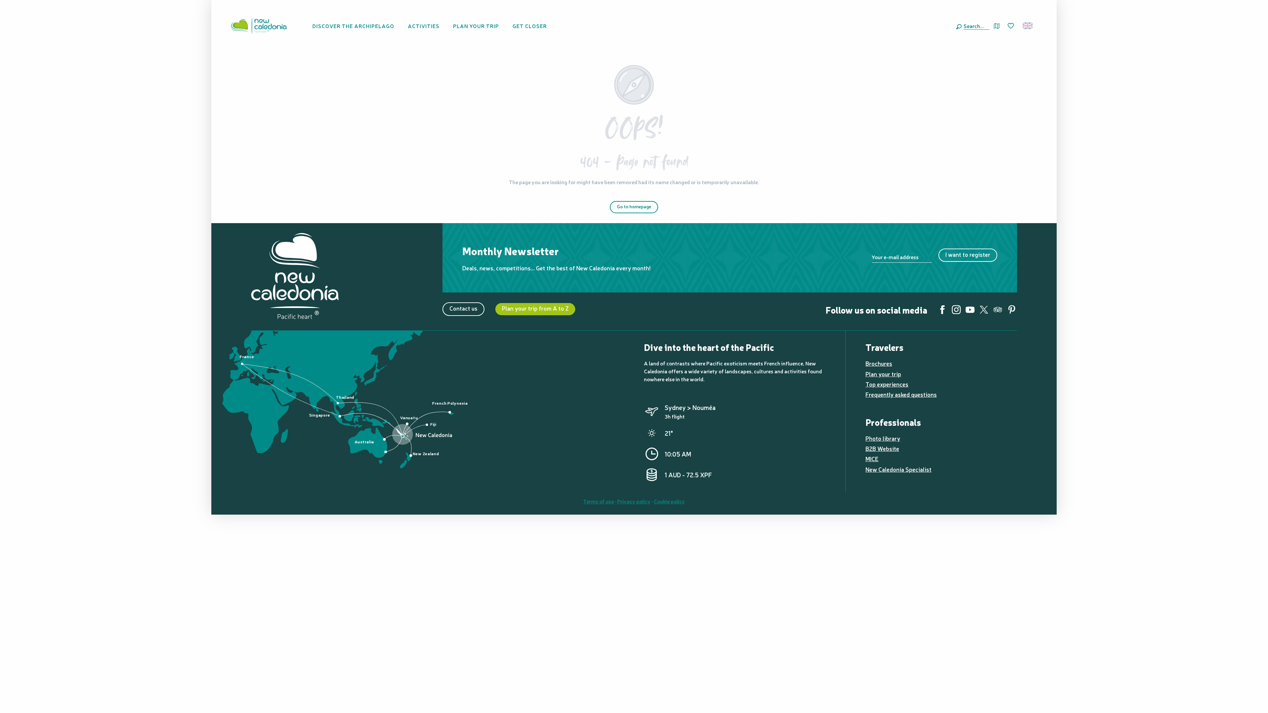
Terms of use (598, 501)
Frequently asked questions (901, 394)
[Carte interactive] (996, 26)
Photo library (882, 438)
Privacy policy (634, 501)
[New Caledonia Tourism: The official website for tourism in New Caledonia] (258, 25)
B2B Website (882, 448)
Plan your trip (883, 374)
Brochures (878, 363)
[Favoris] (1011, 26)
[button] (975, 25)
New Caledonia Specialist (898, 469)
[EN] (1028, 25)
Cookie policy (669, 501)
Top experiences (886, 384)
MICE (871, 458)
